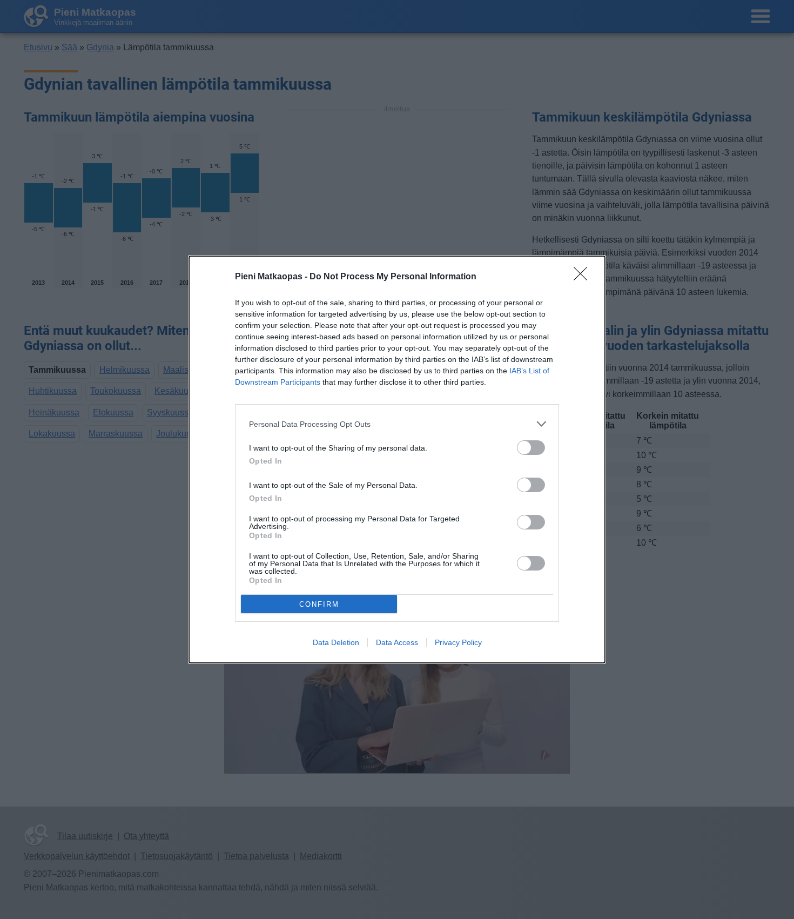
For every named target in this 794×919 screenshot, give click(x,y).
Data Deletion (336, 642)
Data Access (397, 642)
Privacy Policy (458, 642)
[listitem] (397, 424)
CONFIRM (319, 604)
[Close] (584, 277)
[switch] (531, 447)
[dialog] (397, 459)
